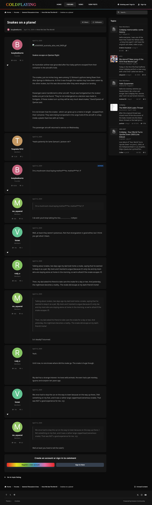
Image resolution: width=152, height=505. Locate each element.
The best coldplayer (125, 64)
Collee (121, 152)
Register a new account (31, 465)
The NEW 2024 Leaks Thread (131, 107)
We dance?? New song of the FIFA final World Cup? (131, 60)
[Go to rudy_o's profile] (17, 265)
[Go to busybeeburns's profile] (8, 29)
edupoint (122, 75)
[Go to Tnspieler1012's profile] (17, 141)
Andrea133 (122, 86)
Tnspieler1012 (17, 149)
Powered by (134, 501)
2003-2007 (122, 129)
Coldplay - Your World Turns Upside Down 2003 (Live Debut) (131, 134)
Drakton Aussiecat (125, 48)
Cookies (17, 501)
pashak (121, 123)
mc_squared (17, 211)
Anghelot (122, 139)
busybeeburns (17, 53)
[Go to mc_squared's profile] (17, 203)
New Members (124, 27)
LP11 (120, 56)
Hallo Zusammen (126, 83)
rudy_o (17, 273)
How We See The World (45, 30)
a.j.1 (120, 34)
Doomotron (123, 110)
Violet (17, 240)
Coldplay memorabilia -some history (131, 30)
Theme (8, 501)
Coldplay (122, 105)
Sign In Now (80, 465)
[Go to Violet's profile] (17, 232)
